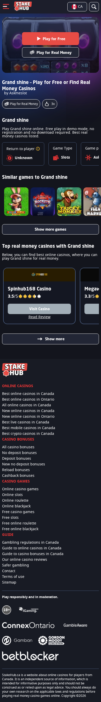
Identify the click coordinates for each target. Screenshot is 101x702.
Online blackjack (16, 506)
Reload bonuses (16, 470)
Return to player (21, 149)
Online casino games (20, 489)
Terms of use (13, 577)
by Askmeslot (15, 93)
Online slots (12, 495)
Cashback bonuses (18, 476)
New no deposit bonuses (23, 464)
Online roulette (15, 500)
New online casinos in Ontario (28, 417)
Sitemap (9, 582)
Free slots (10, 518)
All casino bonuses (18, 447)
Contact (8, 571)
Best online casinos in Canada (28, 394)
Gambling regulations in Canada (30, 542)
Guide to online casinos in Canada (31, 548)
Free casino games (18, 512)
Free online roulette (19, 523)
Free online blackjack (20, 529)
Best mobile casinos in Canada (28, 428)
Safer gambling (15, 565)
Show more (54, 338)
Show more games (50, 229)
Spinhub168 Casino (29, 289)
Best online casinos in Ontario (28, 399)
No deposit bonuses (19, 453)
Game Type (62, 148)
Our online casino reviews (24, 560)
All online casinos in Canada (26, 405)
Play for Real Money (54, 52)
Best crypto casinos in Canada (28, 434)
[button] (38, 149)
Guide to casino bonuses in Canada (32, 554)
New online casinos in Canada (28, 411)
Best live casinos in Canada (25, 422)
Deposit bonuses (16, 458)
